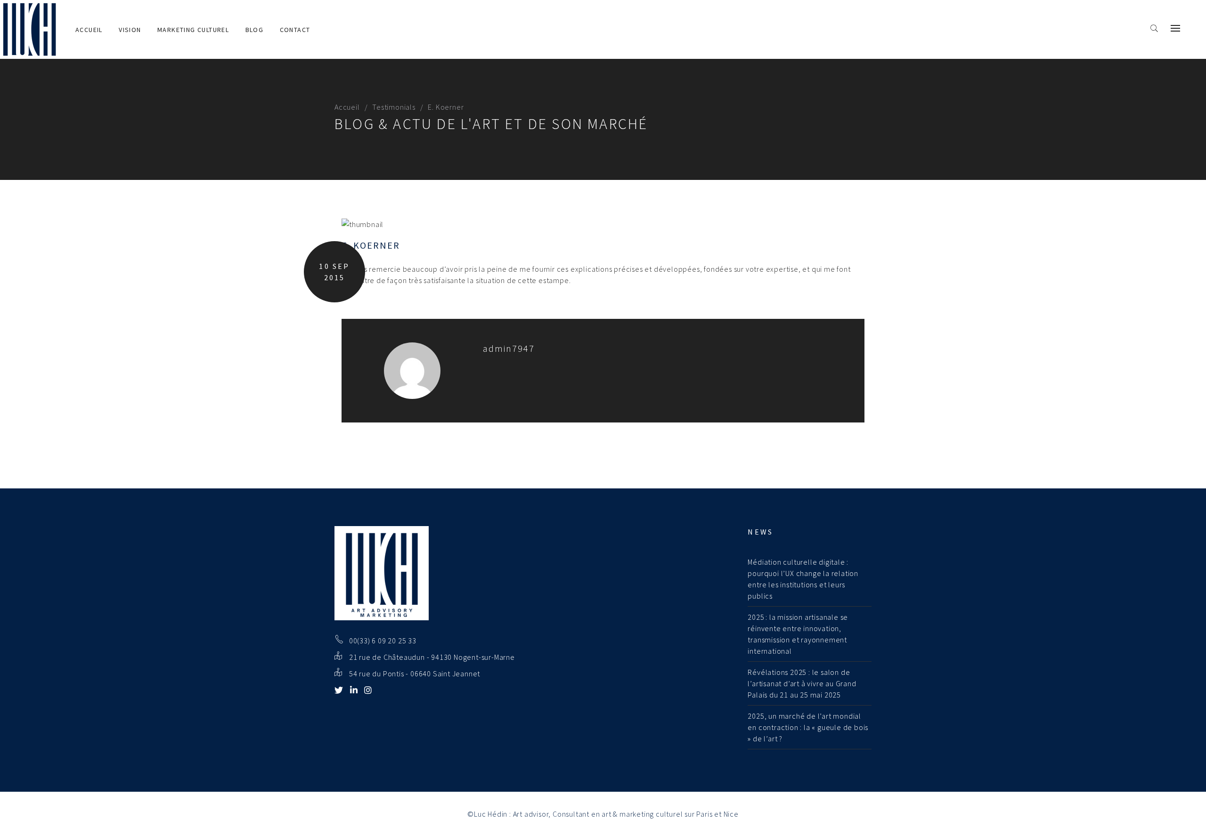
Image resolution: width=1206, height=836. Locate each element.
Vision (130, 29)
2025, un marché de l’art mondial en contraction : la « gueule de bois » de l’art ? (808, 727)
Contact (295, 29)
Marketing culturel (193, 29)
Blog (254, 29)
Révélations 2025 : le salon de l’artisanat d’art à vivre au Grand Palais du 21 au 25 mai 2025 (802, 683)
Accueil (89, 29)
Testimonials (394, 107)
